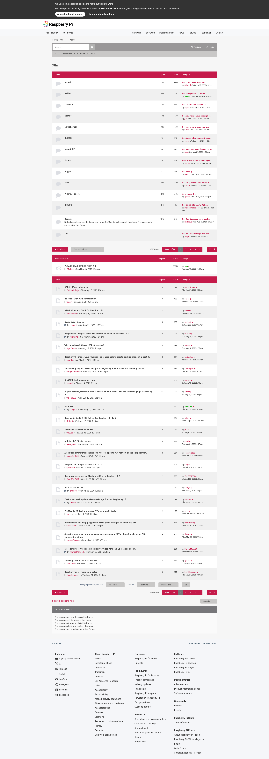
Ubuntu (68, 219)
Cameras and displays (145, 723)
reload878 (71, 398)
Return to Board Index (64, 601)
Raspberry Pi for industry (146, 675)
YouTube (63, 679)
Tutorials (138, 663)
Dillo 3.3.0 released (73, 488)
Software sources (183, 693)
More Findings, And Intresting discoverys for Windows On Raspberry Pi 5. (100, 549)
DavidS (187, 174)
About (72, 40)
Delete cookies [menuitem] (194, 643)
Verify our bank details (106, 734)
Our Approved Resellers (106, 681)
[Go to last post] (188, 266)
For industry (52, 32)
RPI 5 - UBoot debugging (76, 287)
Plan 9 (67, 160)
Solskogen (189, 369)
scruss (187, 163)
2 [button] (185, 249)
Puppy (67, 171)
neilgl (187, 441)
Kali (66, 233)
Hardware (136, 32)
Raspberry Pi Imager (184, 667)
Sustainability (101, 694)
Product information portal (187, 689)
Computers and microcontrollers (150, 719)
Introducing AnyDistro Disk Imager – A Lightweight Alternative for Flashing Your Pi (104, 368)
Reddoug (188, 222)
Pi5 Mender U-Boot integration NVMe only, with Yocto (90, 511)
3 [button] (190, 249)
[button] (214, 249)
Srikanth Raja (73, 290)
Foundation (206, 32)
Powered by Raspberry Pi (147, 697)
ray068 (70, 433)
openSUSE (69, 149)
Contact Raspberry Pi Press (187, 752)
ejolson (188, 561)
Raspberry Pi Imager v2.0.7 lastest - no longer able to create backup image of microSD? (107, 357)
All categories (181, 684)
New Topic (61, 249)
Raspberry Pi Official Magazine (189, 739)
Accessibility (101, 690)
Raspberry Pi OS (182, 672)
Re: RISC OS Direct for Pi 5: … (195, 205)
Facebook (64, 695)
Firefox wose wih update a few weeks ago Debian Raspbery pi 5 (95, 499)
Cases (137, 737)
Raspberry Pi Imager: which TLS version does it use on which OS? (96, 334)
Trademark (100, 672)
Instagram (64, 684)
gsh (186, 266)
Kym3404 (71, 348)
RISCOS (68, 205)
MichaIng (74, 337)
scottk (70, 360)
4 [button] (195, 249)
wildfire (187, 345)
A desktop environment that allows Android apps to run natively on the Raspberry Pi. (105, 453)
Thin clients (140, 689)
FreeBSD (68, 104)
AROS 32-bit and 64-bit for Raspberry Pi (83, 310)
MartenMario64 (77, 552)
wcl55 (187, 130)
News (181, 32)
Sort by (138, 585)
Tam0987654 (73, 479)
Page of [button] (170, 249)
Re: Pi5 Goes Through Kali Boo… (196, 234)
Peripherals (140, 741)
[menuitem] (210, 47)
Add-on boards (141, 728)
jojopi (187, 430)
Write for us (180, 748)
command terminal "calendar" (79, 430)
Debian (67, 93)
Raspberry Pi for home (145, 658)
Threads (63, 669)
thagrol (187, 236)
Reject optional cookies (101, 14)
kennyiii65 (71, 444)
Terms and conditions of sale (109, 721)
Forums (192, 32)
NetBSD (68, 138)
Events (177, 710)
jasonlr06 (71, 468)
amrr (69, 514)
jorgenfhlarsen (73, 540)
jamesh (188, 96)
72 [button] (210, 249)
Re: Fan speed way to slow (193, 93)
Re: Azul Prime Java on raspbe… (196, 116)
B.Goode (188, 85)
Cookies (99, 712)
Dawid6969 (72, 526)
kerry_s (187, 185)
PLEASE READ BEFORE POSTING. (80, 266)
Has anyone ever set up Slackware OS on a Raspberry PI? (92, 476)
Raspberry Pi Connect (184, 658)
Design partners (142, 702)
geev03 (187, 197)
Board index (57, 643)
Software (150, 32)
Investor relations (103, 663)
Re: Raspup (187, 172)
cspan (187, 107)
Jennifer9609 (73, 456)
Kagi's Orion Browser (74, 322)
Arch (66, 183)
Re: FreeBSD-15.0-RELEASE (194, 105)
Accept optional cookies (70, 14)
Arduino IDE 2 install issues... (78, 441)
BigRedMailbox (191, 208)
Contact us (100, 667)
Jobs (97, 685)
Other (56, 65)
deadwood (72, 313)
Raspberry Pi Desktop (185, 663)
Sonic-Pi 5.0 (70, 406)
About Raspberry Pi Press (187, 734)
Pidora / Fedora (72, 194)
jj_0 (186, 118)
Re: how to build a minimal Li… (195, 127)
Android (68, 82)
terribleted (189, 357)
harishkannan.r (73, 575)
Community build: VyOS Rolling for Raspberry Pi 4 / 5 (90, 418)
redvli (187, 152)
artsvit (187, 392)
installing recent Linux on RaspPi (80, 560)
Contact (219, 32)
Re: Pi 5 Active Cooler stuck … (195, 82)
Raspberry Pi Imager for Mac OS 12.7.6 (83, 464)
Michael (70, 269)
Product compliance (144, 680)
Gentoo (68, 116)
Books (177, 743)
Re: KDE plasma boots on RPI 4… (196, 183)
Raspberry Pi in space (145, 693)
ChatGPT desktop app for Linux (79, 380)
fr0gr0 (70, 421)
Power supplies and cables (147, 732)
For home (68, 32)
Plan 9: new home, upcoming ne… (197, 160)
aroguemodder (74, 372)
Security (99, 730)
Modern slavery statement (108, 699)
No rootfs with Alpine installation (80, 299)
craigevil (73, 325)
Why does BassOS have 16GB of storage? (84, 345)
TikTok (62, 674)
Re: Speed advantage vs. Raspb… (196, 138)
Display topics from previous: (98, 585)
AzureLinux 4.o (189, 194)
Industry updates (142, 684)
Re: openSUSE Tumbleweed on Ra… (197, 149)
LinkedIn (63, 689)
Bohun (187, 310)
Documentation (166, 32)
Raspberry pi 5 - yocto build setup (81, 572)
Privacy (98, 726)
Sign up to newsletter (69, 658)
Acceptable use (102, 708)
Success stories (142, 706)
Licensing (99, 717)
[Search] (92, 47)
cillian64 (188, 406)
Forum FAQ (58, 40)
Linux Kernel (70, 127)
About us (99, 676)
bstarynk (71, 563)
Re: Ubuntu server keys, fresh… (196, 219)
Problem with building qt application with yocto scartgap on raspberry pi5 (100, 523)
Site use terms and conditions (109, 703)
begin (69, 302)
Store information (182, 722)
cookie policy (105, 8)
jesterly (70, 383)
